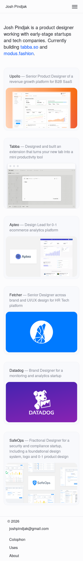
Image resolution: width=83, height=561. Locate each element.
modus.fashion (19, 53)
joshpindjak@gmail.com (29, 528)
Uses (13, 547)
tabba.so (29, 46)
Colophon (17, 539)
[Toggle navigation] (74, 6)
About (14, 555)
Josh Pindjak (16, 6)
